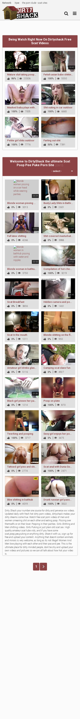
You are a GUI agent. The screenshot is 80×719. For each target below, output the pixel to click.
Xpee (17, 3)
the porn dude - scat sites (34, 3)
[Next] (43, 567)
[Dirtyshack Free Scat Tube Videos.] (21, 13)
